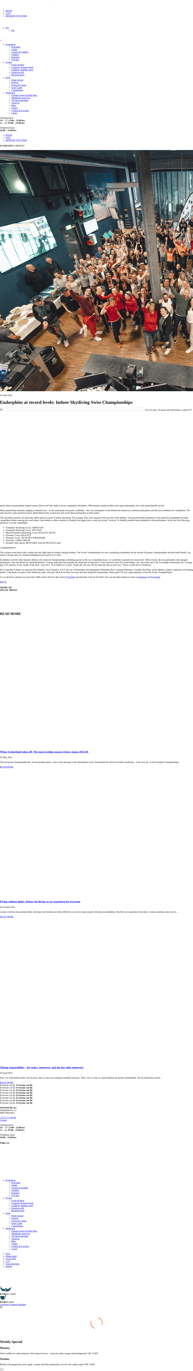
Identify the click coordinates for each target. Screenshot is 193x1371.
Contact (3, 1120)
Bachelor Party (18, 75)
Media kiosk (11, 1256)
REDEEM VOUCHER (16, 16)
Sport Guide (16, 87)
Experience (11, 44)
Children (15, 54)
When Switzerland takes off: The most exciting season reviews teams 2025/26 (44, 751)
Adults (14, 49)
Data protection (12, 1264)
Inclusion (15, 57)
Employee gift (17, 72)
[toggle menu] (1, 40)
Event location (17, 65)
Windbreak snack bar (20, 98)
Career (14, 113)
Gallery (14, 108)
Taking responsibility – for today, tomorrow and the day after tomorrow (42, 1067)
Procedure (15, 47)
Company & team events (22, 67)
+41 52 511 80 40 (8, 1117)
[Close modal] (1, 1286)
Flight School (17, 80)
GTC (8, 1261)
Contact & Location (20, 110)
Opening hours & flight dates (24, 95)
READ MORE (7, 767)
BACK (3, 582)
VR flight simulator (20, 100)
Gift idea (15, 59)
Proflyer (15, 82)
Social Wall (11, 1259)
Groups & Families (19, 52)
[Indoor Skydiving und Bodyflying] (30, 6)
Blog (13, 105)
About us (15, 103)
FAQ (8, 1253)
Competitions (17, 90)
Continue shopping (17, 1304)
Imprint (9, 1266)
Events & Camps (18, 85)
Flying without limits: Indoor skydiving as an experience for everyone (40, 901)
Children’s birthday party (22, 70)
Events (9, 62)
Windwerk (10, 93)
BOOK (9, 11)
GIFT (8, 13)
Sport (8, 77)
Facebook (155, 577)
